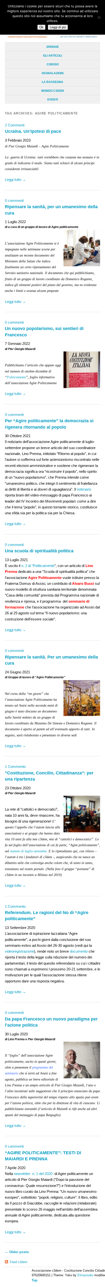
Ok (41, 27)
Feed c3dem (18, 1262)
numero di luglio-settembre (28, 851)
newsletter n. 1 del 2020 (33, 1174)
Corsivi (53, 64)
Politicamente (16, 377)
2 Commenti (14, 125)
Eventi (52, 99)
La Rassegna (52, 82)
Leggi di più (58, 27)
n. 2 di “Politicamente (37, 566)
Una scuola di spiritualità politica (39, 550)
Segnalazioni (52, 73)
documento (79, 951)
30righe (52, 46)
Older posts (17, 1252)
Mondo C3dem (52, 90)
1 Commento (15, 766)
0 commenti (14, 200)
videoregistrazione (19, 951)
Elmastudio (85, 1275)
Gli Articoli (52, 55)
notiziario (84, 489)
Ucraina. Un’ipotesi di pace (33, 131)
